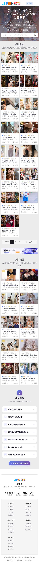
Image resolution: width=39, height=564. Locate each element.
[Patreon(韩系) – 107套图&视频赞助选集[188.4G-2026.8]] (10, 174)
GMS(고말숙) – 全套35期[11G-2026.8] (28, 162)
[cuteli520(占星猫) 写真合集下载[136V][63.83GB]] (29, 345)
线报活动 (10, 526)
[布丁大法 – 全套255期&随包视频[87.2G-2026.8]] (10, 151)
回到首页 (10, 532)
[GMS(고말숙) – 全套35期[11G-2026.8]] (29, 151)
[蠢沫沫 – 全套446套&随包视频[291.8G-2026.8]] (29, 104)
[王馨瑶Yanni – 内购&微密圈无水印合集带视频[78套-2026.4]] (29, 298)
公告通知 (10, 523)
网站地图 (10, 529)
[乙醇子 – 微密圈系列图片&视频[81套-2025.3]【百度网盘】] (10, 298)
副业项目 (28, 512)
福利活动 (10, 546)
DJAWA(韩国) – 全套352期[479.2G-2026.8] (29, 68)
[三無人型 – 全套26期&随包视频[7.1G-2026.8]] (10, 197)
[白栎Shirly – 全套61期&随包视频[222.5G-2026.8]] (29, 174)
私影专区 (10, 540)
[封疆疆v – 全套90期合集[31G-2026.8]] (10, 104)
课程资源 (28, 506)
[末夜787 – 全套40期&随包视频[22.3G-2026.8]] (29, 81)
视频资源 (10, 515)
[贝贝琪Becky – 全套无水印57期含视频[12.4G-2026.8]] (29, 322)
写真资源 (6, 65)
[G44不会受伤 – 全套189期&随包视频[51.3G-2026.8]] (29, 197)
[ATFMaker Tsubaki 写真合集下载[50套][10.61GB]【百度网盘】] (10, 322)
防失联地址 (28, 526)
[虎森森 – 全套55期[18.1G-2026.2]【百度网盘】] (29, 275)
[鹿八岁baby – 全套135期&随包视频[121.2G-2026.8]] (10, 127)
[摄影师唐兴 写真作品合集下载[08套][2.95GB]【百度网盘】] (10, 275)
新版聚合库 (28, 529)
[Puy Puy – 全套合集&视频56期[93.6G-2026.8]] (10, 81)
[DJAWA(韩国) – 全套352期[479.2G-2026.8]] (29, 57)
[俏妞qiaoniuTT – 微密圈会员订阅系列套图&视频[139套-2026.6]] (10, 345)
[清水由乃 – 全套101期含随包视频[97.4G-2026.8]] (10, 221)
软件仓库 (28, 509)
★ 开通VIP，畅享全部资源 (19, 463)
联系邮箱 (28, 523)
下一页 (28, 242)
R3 (11, 65)
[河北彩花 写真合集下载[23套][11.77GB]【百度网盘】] (29, 368)
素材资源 (28, 515)
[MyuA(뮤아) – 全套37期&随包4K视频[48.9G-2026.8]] (29, 127)
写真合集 (31, 89)
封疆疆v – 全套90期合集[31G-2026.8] (9, 115)
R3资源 (11, 512)
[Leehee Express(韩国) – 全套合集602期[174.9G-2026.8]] (10, 57)
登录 (30, 3)
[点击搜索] (35, 35)
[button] (17, 252)
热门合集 (10, 543)
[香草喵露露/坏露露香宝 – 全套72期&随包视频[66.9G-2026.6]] (10, 368)
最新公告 (10, 549)
